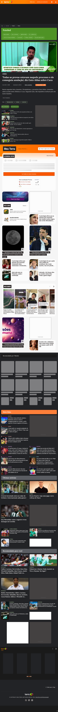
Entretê (10, 456)
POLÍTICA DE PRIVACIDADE (42, 697)
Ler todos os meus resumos (29, 174)
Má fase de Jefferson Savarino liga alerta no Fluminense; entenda (47, 531)
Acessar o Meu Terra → (23, 148)
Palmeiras (12, 116)
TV (37, 467)
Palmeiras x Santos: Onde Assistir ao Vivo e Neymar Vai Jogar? (42, 570)
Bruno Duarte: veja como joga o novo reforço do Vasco (42, 497)
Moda (37, 456)
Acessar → (25, 205)
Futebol (13, 25)
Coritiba (3, 517)
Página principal (8, 2)
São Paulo (3, 567)
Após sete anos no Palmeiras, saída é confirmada (19, 614)
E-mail (51, 2)
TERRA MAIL (32, 2)
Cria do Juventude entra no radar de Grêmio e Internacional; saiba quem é (13, 497)
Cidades (9, 436)
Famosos (10, 446)
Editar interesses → (51, 155)
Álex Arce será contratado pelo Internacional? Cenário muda (18, 541)
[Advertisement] (40, 543)
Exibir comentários (28, 84)
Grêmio (2, 494)
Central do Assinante (42, 2)
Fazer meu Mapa (15, 199)
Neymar (11, 138)
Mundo (9, 426)
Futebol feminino (13, 529)
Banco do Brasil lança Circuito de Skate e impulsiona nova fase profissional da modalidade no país (47, 605)
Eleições (9, 416)
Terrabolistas (10, 102)
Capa (2, 25)
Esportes (7, 25)
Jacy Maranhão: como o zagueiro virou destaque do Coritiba (13, 520)
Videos (19, 25)
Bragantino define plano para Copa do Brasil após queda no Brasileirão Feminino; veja (19, 532)
